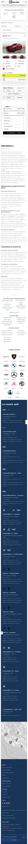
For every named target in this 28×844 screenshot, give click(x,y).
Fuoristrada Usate (7, 317)
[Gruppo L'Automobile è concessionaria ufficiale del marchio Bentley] (6, 384)
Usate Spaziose (7, 339)
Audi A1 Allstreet (21, 307)
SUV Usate (20, 322)
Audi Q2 (7, 309)
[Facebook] (3, 803)
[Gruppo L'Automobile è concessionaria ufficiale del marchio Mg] (22, 384)
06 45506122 (6, 418)
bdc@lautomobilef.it (12, 657)
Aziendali (19, 97)
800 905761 (6, 577)
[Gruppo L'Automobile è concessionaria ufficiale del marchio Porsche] (22, 357)
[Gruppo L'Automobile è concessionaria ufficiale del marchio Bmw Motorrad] (22, 366)
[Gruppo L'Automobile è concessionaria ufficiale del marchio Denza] (10, 393)
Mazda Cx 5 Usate (6, 30)
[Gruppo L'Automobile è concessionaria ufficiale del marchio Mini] (6, 375)
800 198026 (6, 455)
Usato (9, 97)
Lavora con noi (6, 797)
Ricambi (4, 775)
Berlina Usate (7, 324)
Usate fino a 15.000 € (7, 330)
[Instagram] (9, 803)
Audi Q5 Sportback (21, 305)
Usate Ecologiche (21, 332)
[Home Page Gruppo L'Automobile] (14, 2)
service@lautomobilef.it (13, 661)
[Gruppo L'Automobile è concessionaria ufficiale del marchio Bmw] (14, 366)
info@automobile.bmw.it (13, 520)
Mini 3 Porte (7, 305)
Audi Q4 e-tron (7, 304)
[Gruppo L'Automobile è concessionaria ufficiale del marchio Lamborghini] (14, 357)
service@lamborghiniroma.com (14, 422)
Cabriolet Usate (21, 319)
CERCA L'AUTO (5, 806)
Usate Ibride (21, 330)
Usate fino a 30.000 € (7, 334)
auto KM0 (3, 177)
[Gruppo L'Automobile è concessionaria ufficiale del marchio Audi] (6, 366)
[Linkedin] (5, 803)
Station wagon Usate (7, 322)
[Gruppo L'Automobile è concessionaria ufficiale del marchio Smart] (22, 375)
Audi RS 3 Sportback (7, 307)
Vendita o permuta (6, 783)
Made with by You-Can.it (8, 830)
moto (9, 177)
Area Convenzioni (6, 770)
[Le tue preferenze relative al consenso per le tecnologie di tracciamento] (1, 633)
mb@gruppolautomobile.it (13, 583)
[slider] (5, 111)
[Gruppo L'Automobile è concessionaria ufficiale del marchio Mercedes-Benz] (14, 375)
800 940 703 (6, 713)
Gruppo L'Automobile (11, 171)
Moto (19, 90)
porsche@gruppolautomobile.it (15, 441)
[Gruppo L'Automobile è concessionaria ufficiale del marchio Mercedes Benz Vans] (18, 393)
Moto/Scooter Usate (21, 317)
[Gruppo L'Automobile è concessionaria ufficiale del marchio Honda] (14, 384)
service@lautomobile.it (12, 700)
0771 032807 (6, 694)
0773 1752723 (6, 675)
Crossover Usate (21, 321)
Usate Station (7, 341)
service (21, 179)
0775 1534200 (6, 655)
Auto (8, 90)
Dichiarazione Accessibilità (8, 818)
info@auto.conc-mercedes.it (14, 579)
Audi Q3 (21, 304)
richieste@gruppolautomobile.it (14, 420)
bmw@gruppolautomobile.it (14, 524)
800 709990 (6, 518)
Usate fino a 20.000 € (7, 332)
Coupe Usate (7, 319)
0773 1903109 (6, 435)
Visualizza (15, 133)
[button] (5, 734)
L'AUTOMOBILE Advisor (8, 772)
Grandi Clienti (5, 777)
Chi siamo (4, 791)
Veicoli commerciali (14, 93)
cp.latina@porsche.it (12, 437)
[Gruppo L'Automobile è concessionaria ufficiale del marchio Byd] (6, 357)
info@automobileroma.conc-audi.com (15, 460)
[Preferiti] (23, 2)
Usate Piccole (7, 337)
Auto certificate (6, 786)
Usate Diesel (21, 334)
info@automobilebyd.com (13, 715)
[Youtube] (7, 803)
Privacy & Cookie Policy (8, 815)
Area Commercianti (7, 767)
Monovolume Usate (7, 321)
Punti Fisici (4, 794)
